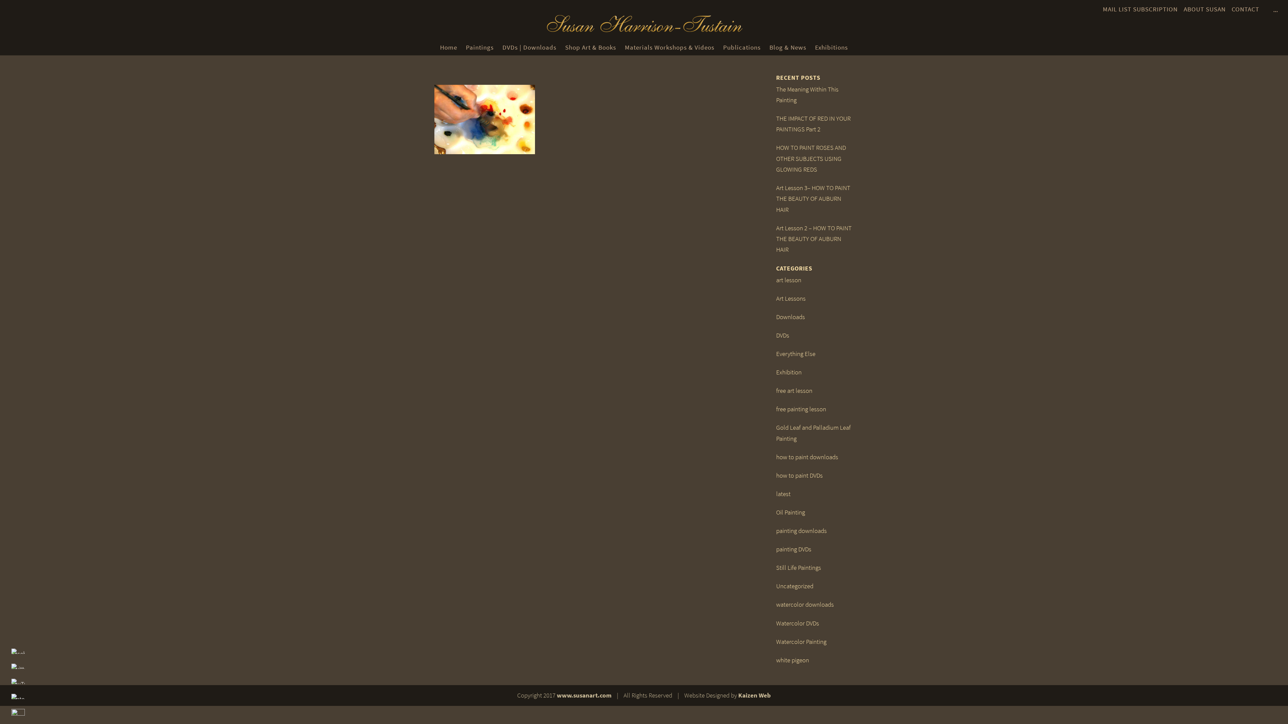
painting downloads (801, 531)
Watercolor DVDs (797, 623)
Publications (742, 47)
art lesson (788, 280)
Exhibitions (831, 47)
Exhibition (789, 372)
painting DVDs (793, 549)
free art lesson (794, 390)
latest (783, 494)
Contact (1245, 9)
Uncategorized (794, 586)
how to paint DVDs (799, 475)
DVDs (782, 335)
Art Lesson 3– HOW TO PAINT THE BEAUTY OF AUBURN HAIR (813, 199)
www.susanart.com (584, 695)
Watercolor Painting (801, 642)
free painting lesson (801, 409)
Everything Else (795, 354)
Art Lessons (791, 298)
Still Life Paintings (798, 567)
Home (448, 47)
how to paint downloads (807, 457)
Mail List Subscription (1140, 9)
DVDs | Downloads (529, 47)
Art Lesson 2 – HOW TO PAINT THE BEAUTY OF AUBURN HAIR (814, 239)
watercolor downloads (805, 604)
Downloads (790, 317)
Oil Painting (790, 512)
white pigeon (792, 660)
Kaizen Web (754, 695)
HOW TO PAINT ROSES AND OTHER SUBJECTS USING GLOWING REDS (811, 158)
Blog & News (787, 47)
